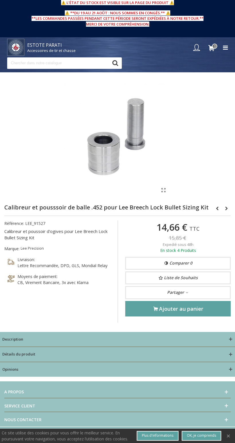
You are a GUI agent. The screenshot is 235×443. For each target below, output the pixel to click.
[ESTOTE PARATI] (15, 47)
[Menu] (225, 47)
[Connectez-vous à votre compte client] (198, 47)
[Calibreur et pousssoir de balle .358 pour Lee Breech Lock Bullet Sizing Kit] (226, 208)
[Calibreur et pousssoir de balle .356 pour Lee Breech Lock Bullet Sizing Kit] (217, 208)
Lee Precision (32, 248)
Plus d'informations (157, 435)
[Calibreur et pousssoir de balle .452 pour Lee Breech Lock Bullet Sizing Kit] (163, 190)
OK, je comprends (201, 435)
